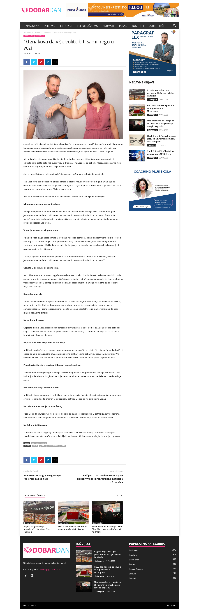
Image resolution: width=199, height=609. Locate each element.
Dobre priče (156, 26)
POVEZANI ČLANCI (35, 495)
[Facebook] (26, 576)
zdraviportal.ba (39, 443)
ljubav (42, 446)
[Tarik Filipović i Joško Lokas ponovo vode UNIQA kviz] (137, 155)
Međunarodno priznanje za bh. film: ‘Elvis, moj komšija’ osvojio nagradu (107, 529)
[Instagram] (32, 576)
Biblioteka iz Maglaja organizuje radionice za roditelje (42, 477)
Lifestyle (66, 26)
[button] (174, 25)
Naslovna (32, 26)
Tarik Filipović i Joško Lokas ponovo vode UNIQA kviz (160, 152)
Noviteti (138, 26)
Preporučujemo (87, 26)
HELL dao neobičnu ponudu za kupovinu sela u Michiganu (72, 528)
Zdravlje (108, 26)
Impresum (171, 605)
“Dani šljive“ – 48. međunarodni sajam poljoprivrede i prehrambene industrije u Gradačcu (100, 479)
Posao (123, 26)
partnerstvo (53, 446)
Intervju (50, 26)
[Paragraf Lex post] (152, 52)
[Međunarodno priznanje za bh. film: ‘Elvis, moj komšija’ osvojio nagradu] (107, 512)
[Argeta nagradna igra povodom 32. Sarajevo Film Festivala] (39, 512)
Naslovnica (27, 33)
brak (35, 446)
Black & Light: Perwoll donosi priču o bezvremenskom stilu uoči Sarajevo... (161, 139)
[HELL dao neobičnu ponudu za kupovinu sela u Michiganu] (73, 512)
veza (63, 446)
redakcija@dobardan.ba (50, 569)
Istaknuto (29, 36)
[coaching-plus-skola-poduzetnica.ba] (152, 188)
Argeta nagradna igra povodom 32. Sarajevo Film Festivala (36, 529)
